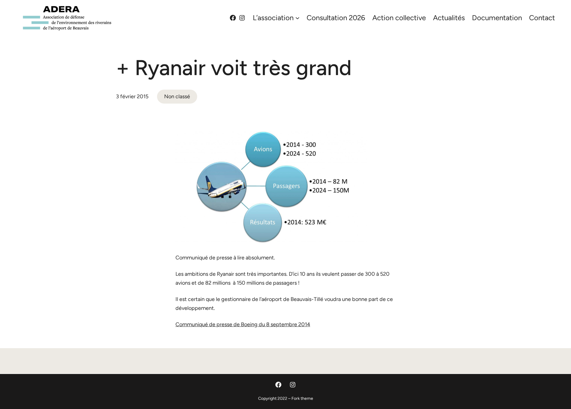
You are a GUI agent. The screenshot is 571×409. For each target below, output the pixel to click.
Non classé (177, 96)
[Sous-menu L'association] (297, 17)
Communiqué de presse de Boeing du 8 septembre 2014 (242, 324)
